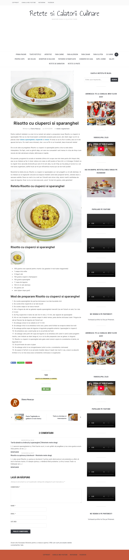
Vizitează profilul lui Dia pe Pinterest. (101, 320)
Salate (111, 59)
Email (13, 514)
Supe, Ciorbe (101, 59)
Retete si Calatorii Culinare (64, 13)
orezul (47, 140)
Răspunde (15, 452)
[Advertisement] (64, 37)
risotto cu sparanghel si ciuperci (46, 378)
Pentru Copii (20, 59)
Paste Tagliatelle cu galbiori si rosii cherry (33, 417)
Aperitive (48, 54)
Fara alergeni (72, 54)
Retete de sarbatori (57, 64)
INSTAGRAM (41, 2)
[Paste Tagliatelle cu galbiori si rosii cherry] (19, 417)
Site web (13, 522)
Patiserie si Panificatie (67, 59)
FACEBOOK (51, 2)
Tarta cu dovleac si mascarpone (59, 417)
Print (47, 389)
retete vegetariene (62, 129)
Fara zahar (85, 54)
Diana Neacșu (35, 129)
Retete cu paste (74, 64)
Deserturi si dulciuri (47, 59)
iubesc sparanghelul (27, 140)
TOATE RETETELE (35, 54)
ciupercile (39, 140)
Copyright (15, 2)
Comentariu (15, 487)
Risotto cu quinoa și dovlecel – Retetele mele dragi (31, 455)
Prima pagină (21, 54)
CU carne (109, 54)
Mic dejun (32, 59)
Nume (13, 506)
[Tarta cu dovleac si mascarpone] (73, 417)
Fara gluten (98, 54)
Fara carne (59, 54)
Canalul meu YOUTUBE (29, 2)
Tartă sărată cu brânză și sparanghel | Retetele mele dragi (34, 443)
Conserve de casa (86, 59)
